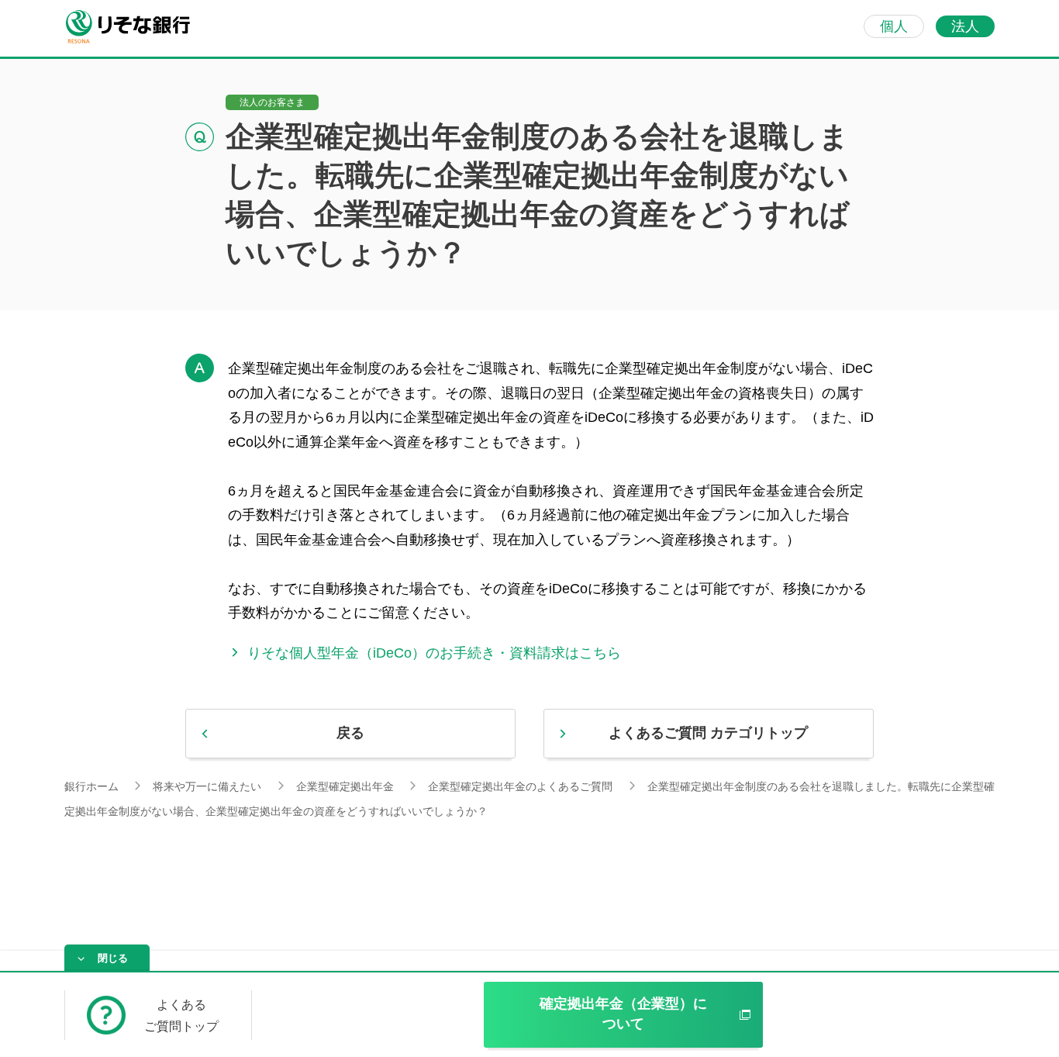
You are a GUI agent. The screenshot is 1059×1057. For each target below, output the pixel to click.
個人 (894, 26)
